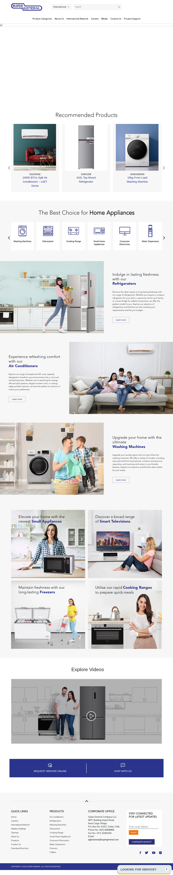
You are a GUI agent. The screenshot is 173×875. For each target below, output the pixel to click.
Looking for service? (141, 842)
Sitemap (14, 832)
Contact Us (115, 18)
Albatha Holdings (18, 829)
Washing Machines (58, 825)
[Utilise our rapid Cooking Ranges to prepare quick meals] (125, 614)
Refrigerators (55, 821)
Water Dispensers (57, 844)
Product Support (132, 18)
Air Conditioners (57, 817)
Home (13, 817)
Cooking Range (56, 832)
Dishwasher (55, 829)
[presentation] (9, 168)
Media (104, 18)
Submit (134, 832)
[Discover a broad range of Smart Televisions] (125, 544)
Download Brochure (20, 848)
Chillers (53, 852)
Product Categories (42, 18)
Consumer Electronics (59, 840)
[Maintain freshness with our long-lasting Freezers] (48, 614)
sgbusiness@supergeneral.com (103, 839)
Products (15, 840)
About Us (59, 18)
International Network (77, 18)
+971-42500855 (106, 830)
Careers (95, 18)
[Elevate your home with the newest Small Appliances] (48, 544)
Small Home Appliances (60, 836)
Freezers (54, 848)
